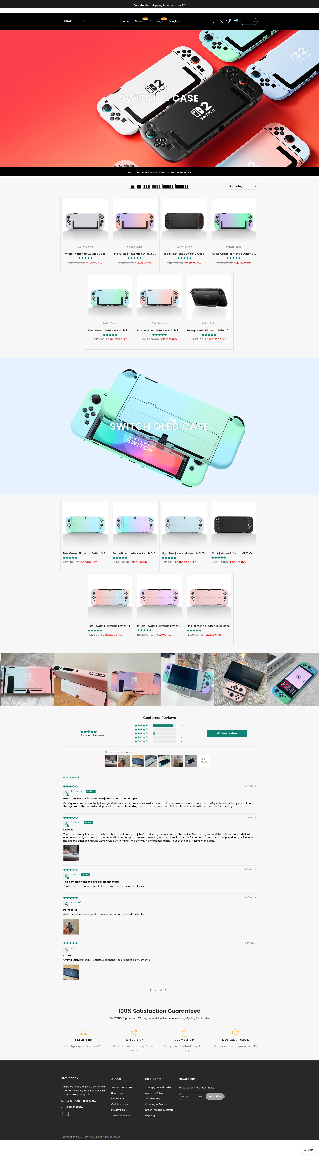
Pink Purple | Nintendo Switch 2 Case (136, 254)
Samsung (158, 21)
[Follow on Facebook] (62, 1114)
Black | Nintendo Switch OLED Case (234, 553)
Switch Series (85, 246)
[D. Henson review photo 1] (71, 853)
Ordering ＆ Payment (157, 1104)
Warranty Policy (154, 1093)
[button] (85, 258)
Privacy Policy (119, 1110)
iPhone (141, 21)
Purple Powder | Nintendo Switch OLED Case (165, 626)
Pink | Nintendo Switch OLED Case (208, 626)
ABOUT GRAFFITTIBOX (123, 1087)
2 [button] (155, 990)
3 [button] (161, 990)
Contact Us (117, 1098)
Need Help (117, 1093)
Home (125, 21)
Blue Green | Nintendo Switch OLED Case (89, 553)
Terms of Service (121, 1115)
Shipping (150, 1115)
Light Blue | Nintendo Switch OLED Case (187, 553)
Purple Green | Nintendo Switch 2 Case (236, 254)
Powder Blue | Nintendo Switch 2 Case (161, 330)
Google (173, 21)
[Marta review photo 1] (71, 972)
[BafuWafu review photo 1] (71, 927)
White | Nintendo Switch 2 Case (85, 254)
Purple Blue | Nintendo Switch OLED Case (138, 553)
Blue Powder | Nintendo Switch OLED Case (114, 626)
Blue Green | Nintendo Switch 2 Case (111, 330)
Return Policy (152, 1098)
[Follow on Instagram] (68, 1114)
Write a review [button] (227, 733)
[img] (70, 786)
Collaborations (119, 1104)
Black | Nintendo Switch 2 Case (184, 254)
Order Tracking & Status (159, 1110)
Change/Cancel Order (158, 1087)
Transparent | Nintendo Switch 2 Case (211, 330)
